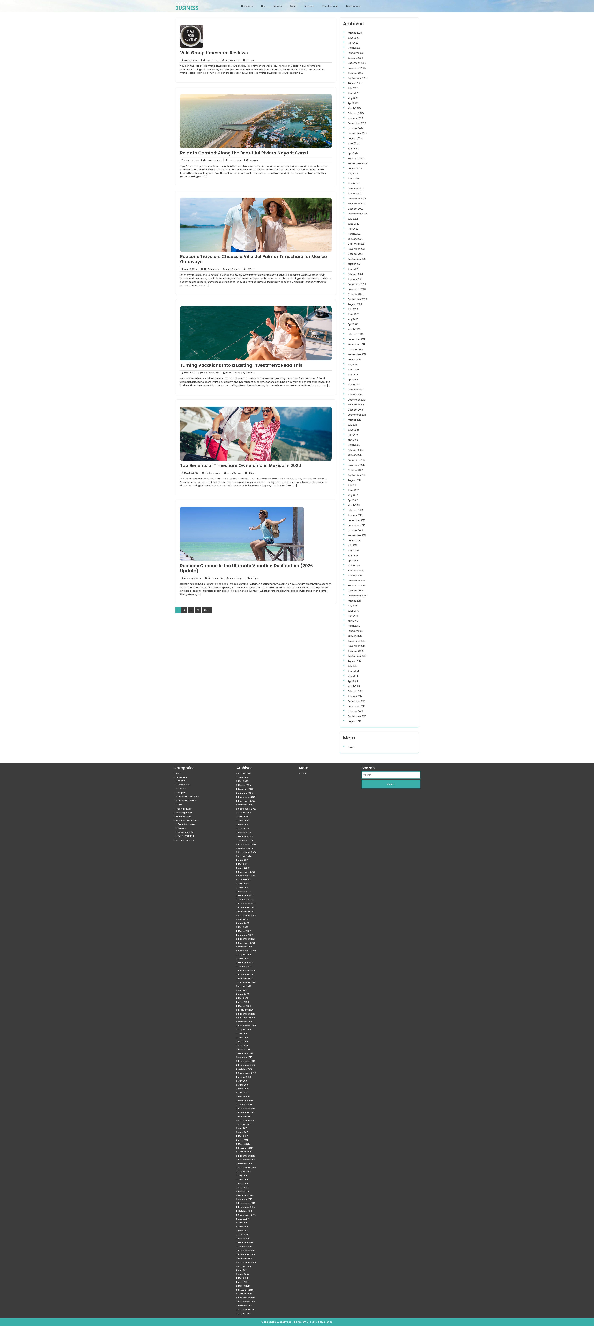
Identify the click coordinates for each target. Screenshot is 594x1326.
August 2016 (354, 540)
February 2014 (355, 691)
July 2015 (353, 605)
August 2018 (354, 419)
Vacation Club (330, 6)
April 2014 (353, 681)
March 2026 (354, 47)
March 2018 (354, 444)
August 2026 (355, 32)
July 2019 (352, 364)
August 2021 (354, 264)
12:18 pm (248, 269)
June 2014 (353, 671)
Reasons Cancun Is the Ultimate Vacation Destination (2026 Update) (246, 568)
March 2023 (354, 183)
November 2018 (356, 404)
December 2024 (357, 123)
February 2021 (355, 274)
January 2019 (355, 394)
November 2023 (357, 158)
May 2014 (353, 676)
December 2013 (356, 701)
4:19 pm (249, 473)
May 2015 (353, 615)
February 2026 (356, 52)
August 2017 (354, 480)
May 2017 (353, 495)
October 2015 (355, 590)
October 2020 (355, 294)
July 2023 (353, 173)
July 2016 (352, 545)
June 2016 (353, 550)
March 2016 (354, 565)
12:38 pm (248, 372)
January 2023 (355, 193)
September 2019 (357, 354)
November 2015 (356, 585)
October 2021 (355, 253)
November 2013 (356, 706)
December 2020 (357, 284)
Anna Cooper (229, 60)
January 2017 (355, 515)
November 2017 (356, 465)
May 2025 (353, 98)
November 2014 (356, 645)
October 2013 (355, 711)
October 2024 (356, 128)
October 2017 (355, 470)
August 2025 (355, 83)
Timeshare (247, 6)
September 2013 (357, 716)
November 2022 (357, 203)
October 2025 (356, 73)
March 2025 (354, 108)
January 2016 (355, 575)
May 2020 (353, 319)
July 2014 (353, 666)
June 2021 (353, 269)
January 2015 (355, 635)
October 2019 (355, 349)
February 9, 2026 (192, 578)
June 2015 (353, 610)
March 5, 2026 (190, 473)
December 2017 (356, 460)
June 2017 (353, 490)
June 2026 (353, 37)
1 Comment (209, 60)
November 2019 (356, 344)
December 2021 (356, 243)
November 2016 (356, 525)
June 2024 (353, 143)
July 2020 (353, 309)
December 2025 (357, 62)
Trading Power (183, 808)
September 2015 (357, 595)
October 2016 (355, 530)
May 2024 (353, 148)
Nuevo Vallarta (186, 832)
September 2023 (357, 163)
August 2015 (355, 600)
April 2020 (353, 324)
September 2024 (357, 133)
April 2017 (353, 500)
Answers (309, 6)
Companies (184, 784)
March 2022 (354, 233)
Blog (178, 773)
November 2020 (357, 289)
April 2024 (353, 153)
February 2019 (355, 389)
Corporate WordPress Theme (282, 1322)
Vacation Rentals (185, 840)
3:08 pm (251, 160)
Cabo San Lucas (186, 824)
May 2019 (353, 374)
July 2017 (352, 485)
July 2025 (353, 88)
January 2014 (355, 696)
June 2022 (353, 223)
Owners (182, 788)
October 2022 (355, 208)
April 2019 (353, 379)
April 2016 (353, 560)
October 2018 (355, 409)
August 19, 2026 (191, 160)
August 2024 (355, 138)
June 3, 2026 (190, 269)
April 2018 (353, 439)
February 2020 (356, 334)
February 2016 (355, 570)
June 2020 (353, 314)
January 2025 (355, 118)
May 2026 (353, 42)
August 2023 (355, 168)
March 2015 (354, 625)
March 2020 (354, 329)
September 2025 (357, 78)
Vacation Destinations (187, 820)
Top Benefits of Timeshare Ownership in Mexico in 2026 (240, 466)
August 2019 (354, 359)
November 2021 (356, 249)
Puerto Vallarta (186, 835)
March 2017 (354, 505)
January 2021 (355, 279)
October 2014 (355, 651)
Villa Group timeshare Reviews (214, 53)
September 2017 (357, 475)
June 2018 (353, 429)
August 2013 (354, 721)
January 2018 (355, 454)
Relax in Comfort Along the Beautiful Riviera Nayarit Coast (244, 153)
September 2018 (357, 414)
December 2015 (357, 580)
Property (182, 792)
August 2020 (355, 304)
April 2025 (353, 103)
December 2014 (357, 641)
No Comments (211, 160)
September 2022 (357, 213)
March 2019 (354, 384)
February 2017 (355, 510)
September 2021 (357, 259)
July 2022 (353, 218)
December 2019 (356, 339)
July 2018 (352, 424)
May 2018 (353, 434)
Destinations (353, 6)
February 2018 (355, 450)
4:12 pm (252, 578)
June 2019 (353, 369)
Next (207, 610)
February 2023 (356, 188)
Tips (263, 6)
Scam (293, 6)
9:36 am (247, 60)
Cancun (182, 828)
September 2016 (357, 535)
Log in (351, 747)
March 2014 (354, 686)
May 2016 (353, 555)
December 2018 (356, 399)
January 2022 (355, 238)
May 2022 (353, 228)
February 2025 (356, 113)
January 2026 (355, 58)
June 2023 (353, 178)
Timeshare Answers (188, 796)
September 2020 (357, 299)
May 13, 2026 (190, 372)
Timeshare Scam (187, 800)
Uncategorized (184, 812)
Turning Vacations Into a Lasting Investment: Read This (241, 365)
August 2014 (355, 661)
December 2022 (357, 198)
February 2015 (355, 630)
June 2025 (353, 93)
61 (198, 610)
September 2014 (357, 656)
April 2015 (353, 620)
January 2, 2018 (191, 60)
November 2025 (357, 68)
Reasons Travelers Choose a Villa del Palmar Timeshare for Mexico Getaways (253, 259)
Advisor (277, 6)
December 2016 (356, 520)
